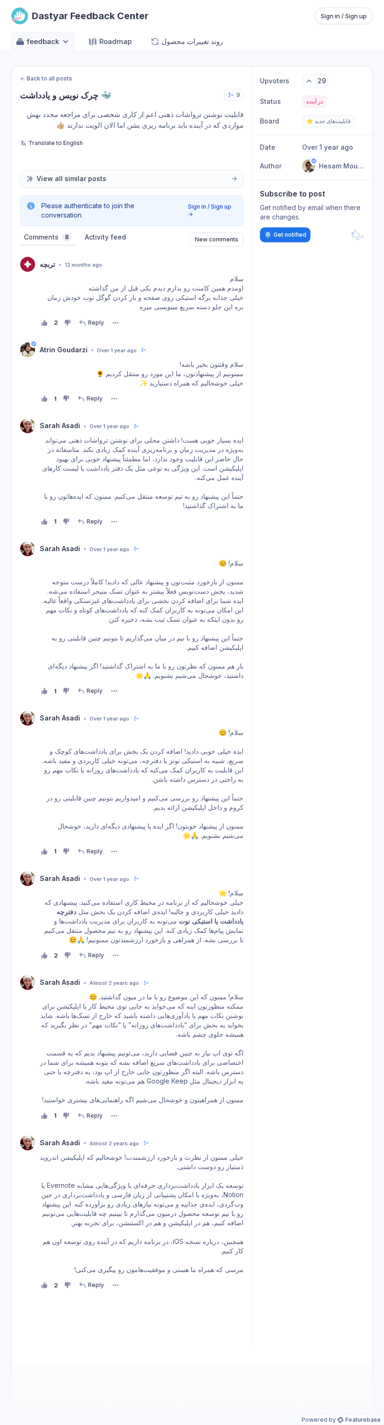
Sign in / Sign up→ (209, 210)
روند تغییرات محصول (192, 41)
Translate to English (56, 142)
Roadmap (115, 41)
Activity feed (105, 237)
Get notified (289, 234)
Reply (96, 322)
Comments (46, 237)
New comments (216, 239)
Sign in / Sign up (344, 16)
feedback (43, 41)
